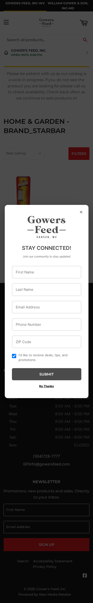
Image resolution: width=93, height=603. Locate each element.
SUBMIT (46, 374)
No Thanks (46, 386)
